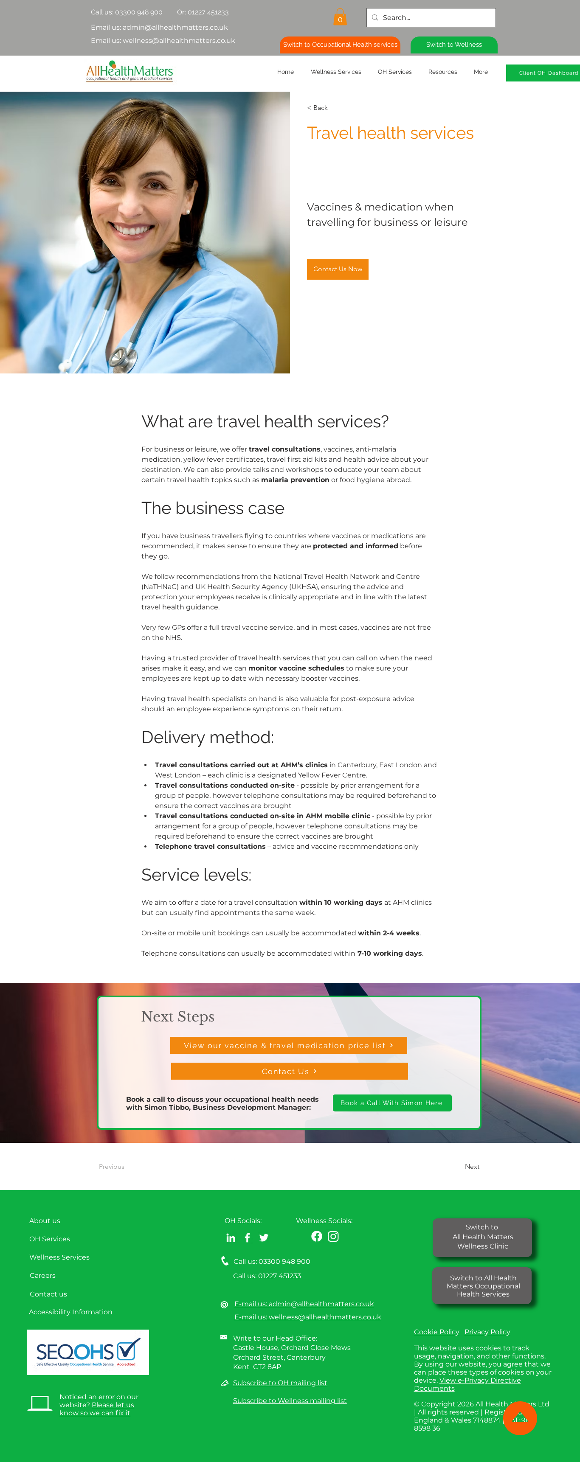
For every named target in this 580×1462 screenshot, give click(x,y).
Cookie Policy (436, 1332)
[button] (340, 16)
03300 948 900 (139, 12)
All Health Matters (483, 1237)
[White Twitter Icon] (264, 1238)
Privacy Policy (487, 1332)
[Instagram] (333, 1236)
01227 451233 (279, 1276)
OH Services (49, 1239)
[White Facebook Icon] (247, 1238)
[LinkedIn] (231, 1238)
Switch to (483, 1227)
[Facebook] (317, 1236)
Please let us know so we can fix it (96, 1409)
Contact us (48, 1294)
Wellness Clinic (482, 1246)
